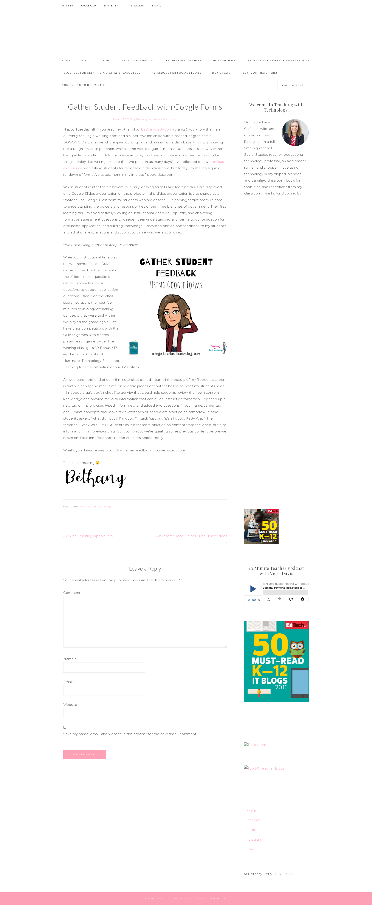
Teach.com (257, 745)
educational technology (96, 506)
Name (69, 659)
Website (70, 705)
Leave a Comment (165, 119)
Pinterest (253, 830)
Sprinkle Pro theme (188, 898)
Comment (73, 593)
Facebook (254, 820)
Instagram (253, 839)
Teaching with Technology (186, 33)
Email (69, 682)
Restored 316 (217, 898)
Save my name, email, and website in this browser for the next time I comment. (130, 734)
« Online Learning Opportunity (88, 536)
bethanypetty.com (156, 129)
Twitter (251, 810)
